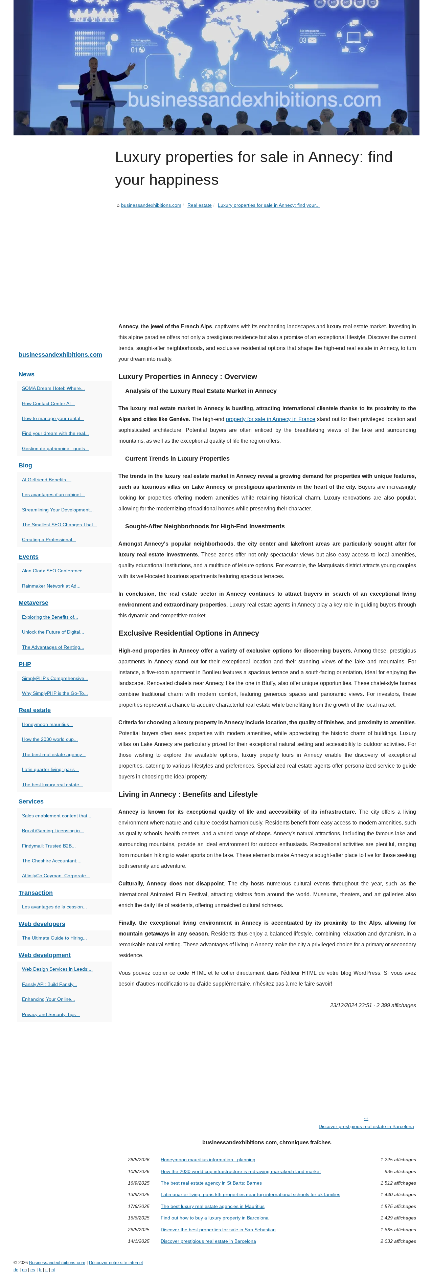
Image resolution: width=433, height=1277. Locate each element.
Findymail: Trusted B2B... (49, 846)
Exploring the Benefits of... (50, 617)
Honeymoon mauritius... (47, 724)
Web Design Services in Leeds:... (57, 969)
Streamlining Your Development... (58, 509)
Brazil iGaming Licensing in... (53, 830)
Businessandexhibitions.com (57, 1262)
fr (40, 1269)
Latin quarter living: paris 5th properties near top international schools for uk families (250, 1194)
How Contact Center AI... (48, 403)
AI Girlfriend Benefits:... (46, 479)
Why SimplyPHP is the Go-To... (55, 693)
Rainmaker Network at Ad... (51, 586)
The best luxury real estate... (52, 784)
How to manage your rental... (53, 418)
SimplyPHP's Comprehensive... (55, 678)
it (46, 1269)
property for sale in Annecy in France (271, 419)
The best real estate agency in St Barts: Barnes (211, 1183)
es (32, 1269)
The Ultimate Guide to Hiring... (54, 938)
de (16, 1269)
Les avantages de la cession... (54, 906)
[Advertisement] (267, 260)
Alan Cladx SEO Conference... (54, 570)
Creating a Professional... (49, 539)
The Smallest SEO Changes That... (59, 524)
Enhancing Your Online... (48, 999)
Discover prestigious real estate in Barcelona (366, 1126)
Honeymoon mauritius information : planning (208, 1159)
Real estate (199, 205)
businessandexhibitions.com (151, 205)
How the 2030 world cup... (50, 739)
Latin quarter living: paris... (50, 769)
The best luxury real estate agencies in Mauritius (213, 1206)
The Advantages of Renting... (53, 647)
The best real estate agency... (54, 754)
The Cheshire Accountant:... (52, 860)
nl (53, 1269)
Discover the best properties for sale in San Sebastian (218, 1229)
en (24, 1269)
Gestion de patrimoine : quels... (55, 448)
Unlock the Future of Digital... (53, 632)
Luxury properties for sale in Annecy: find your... (269, 205)
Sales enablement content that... (56, 815)
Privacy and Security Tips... (51, 1014)
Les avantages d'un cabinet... (53, 494)
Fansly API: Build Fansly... (49, 984)
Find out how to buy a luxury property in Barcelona (215, 1217)
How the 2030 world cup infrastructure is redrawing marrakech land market (241, 1171)
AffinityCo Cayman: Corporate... (56, 875)
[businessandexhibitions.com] (216, 67)
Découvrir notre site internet (116, 1262)
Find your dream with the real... (55, 433)
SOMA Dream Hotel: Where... (53, 388)
